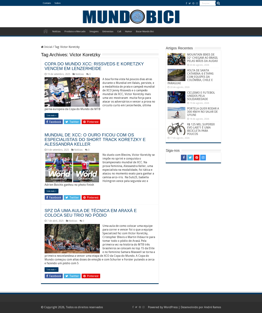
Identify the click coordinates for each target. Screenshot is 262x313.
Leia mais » (51, 115)
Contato (47, 3)
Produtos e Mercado (75, 31)
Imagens (94, 31)
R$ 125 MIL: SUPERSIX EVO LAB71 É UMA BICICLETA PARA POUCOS (201, 129)
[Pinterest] (193, 3)
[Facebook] (186, 3)
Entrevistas (107, 31)
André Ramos (212, 307)
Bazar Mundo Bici (145, 31)
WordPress (171, 307)
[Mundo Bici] (131, 16)
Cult (119, 31)
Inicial (48, 47)
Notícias (56, 31)
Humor (128, 31)
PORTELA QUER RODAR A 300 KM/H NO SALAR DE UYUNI (203, 112)
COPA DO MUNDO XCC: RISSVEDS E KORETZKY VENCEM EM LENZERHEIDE (94, 66)
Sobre (57, 3)
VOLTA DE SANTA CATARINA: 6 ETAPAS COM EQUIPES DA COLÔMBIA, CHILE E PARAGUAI (191, 77)
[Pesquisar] (218, 3)
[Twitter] (189, 3)
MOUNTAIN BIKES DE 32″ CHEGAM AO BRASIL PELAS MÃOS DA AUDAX (202, 58)
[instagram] (197, 3)
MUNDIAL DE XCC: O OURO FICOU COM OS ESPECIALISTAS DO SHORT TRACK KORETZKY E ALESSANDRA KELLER (95, 139)
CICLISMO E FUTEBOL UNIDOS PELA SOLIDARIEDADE (201, 96)
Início (45, 31)
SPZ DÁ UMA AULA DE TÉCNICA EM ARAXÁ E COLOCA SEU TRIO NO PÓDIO (91, 213)
